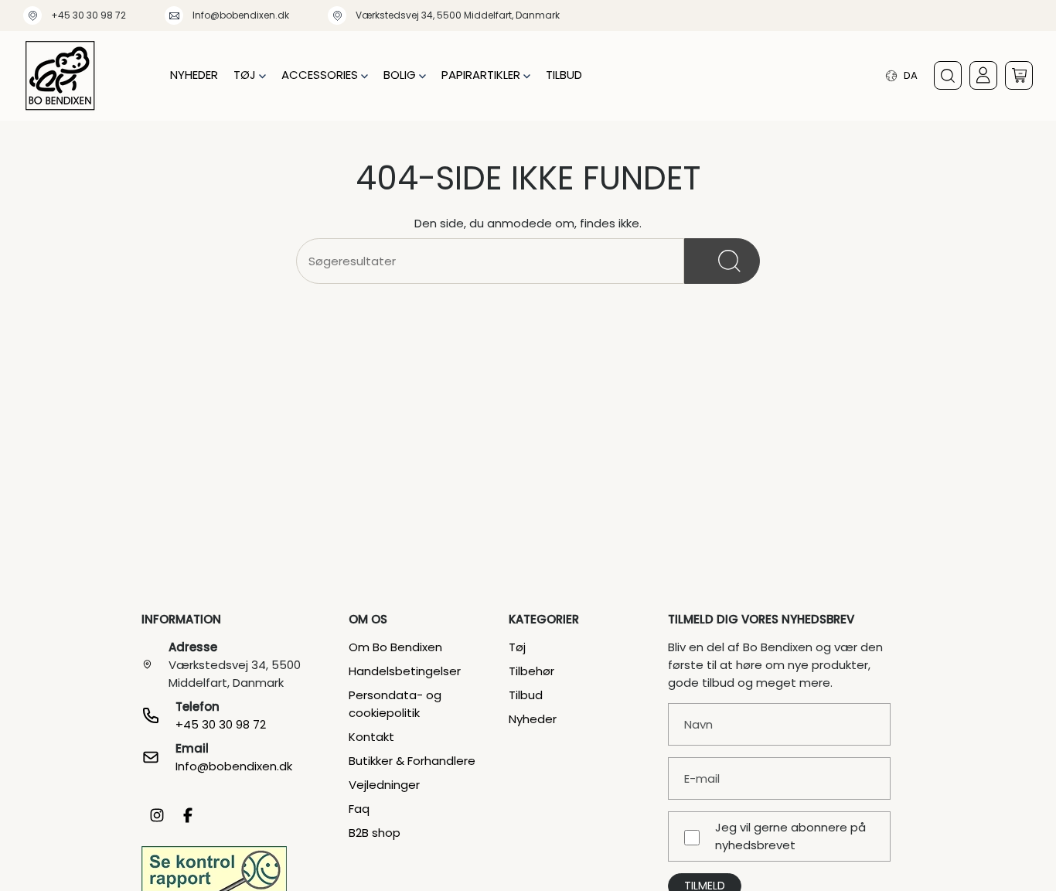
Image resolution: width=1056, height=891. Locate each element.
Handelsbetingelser (405, 671)
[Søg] (722, 261)
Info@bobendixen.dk (240, 15)
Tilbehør (531, 671)
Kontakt (371, 737)
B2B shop (374, 832)
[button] (250, 75)
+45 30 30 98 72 (88, 15)
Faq (359, 809)
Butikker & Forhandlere (412, 761)
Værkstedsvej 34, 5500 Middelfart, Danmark (458, 15)
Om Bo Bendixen (395, 647)
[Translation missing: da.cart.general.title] (1019, 75)
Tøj (517, 647)
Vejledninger (384, 785)
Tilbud (526, 695)
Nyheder (533, 719)
